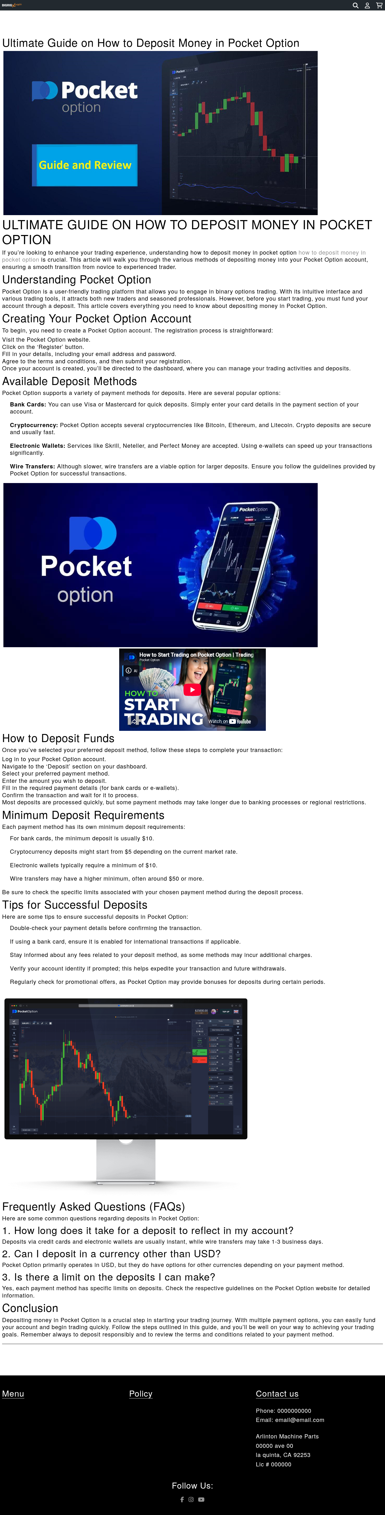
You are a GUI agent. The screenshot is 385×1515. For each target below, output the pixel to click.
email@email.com (299, 1419)
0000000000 (294, 1410)
